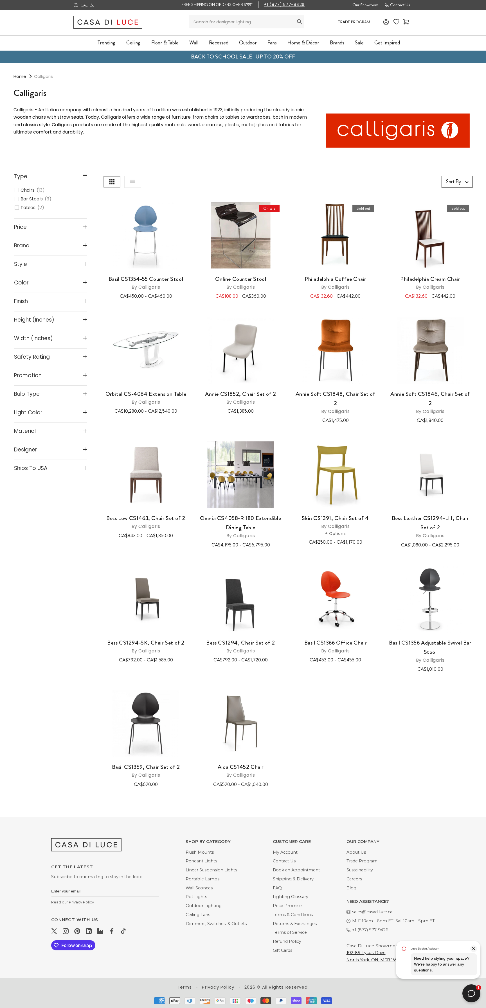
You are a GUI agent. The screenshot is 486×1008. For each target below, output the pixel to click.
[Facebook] (112, 930)
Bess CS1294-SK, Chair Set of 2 (145, 646)
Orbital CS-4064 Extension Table (145, 397)
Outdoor (248, 42)
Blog (351, 888)
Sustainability (359, 870)
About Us (356, 852)
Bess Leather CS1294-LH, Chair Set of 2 (430, 526)
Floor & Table (165, 42)
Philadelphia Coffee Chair (335, 282)
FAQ (277, 888)
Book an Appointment (296, 870)
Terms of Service (290, 932)
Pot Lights (196, 896)
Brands (337, 42)
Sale (359, 42)
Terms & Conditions (293, 914)
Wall (193, 42)
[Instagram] (66, 930)
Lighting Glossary (290, 896)
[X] (54, 930)
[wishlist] (396, 22)
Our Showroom (365, 5)
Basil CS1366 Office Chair (335, 646)
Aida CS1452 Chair (241, 770)
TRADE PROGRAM (354, 22)
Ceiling (133, 42)
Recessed (218, 42)
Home (20, 76)
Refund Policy (287, 941)
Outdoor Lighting (204, 905)
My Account (285, 852)
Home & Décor (303, 42)
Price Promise (287, 905)
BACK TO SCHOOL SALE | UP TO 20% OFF (243, 57)
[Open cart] (406, 22)
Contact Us (400, 5)
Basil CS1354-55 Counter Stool (146, 282)
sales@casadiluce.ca (372, 911)
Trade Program (361, 861)
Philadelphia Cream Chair (430, 282)
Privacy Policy (81, 902)
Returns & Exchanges (295, 923)
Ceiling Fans (198, 914)
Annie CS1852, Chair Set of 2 (240, 397)
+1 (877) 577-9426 (284, 4)
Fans (272, 42)
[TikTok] (123, 930)
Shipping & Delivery (293, 879)
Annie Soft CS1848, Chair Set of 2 (335, 402)
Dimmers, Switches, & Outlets (216, 923)
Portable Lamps (202, 879)
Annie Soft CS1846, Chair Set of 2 (430, 402)
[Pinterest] (77, 930)
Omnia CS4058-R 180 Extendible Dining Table (240, 526)
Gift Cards (282, 950)
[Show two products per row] (132, 182)
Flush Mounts (200, 852)
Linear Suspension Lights (211, 870)
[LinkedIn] (89, 930)
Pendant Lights (201, 861)
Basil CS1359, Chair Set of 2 (146, 770)
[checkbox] (54, 190)
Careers (354, 879)
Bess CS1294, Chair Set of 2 (240, 646)
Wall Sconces (199, 888)
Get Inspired (387, 42)
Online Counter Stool (240, 282)
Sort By (453, 181)
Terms (184, 987)
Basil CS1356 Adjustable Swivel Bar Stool (430, 651)
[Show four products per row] (112, 181)
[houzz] (100, 930)
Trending (107, 42)
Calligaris (43, 76)
